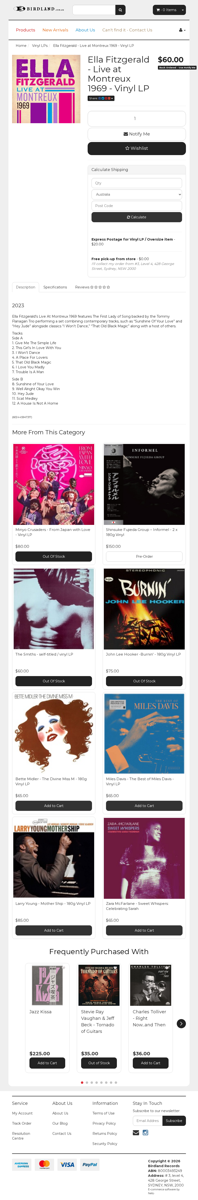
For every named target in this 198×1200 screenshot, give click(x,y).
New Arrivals (55, 30)
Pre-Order (144, 556)
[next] (181, 1023)
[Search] (120, 10)
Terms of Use (103, 1113)
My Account (22, 1113)
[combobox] (93, 10)
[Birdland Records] (38, 7)
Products (25, 30)
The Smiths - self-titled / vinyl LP (44, 654)
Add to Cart (54, 806)
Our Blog (60, 1123)
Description (25, 287)
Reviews (82, 287)
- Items (168, 10)
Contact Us (61, 1133)
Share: (94, 98)
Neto (151, 1193)
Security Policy (104, 1144)
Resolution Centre (21, 1136)
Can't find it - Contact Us (127, 30)
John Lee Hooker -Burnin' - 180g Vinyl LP (143, 654)
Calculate (138, 217)
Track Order (21, 1123)
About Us (85, 30)
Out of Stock (99, 1063)
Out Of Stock (54, 556)
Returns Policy (104, 1133)
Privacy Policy (104, 1123)
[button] (63, 968)
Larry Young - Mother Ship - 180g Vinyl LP (53, 903)
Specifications (55, 287)
